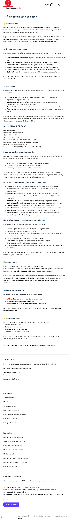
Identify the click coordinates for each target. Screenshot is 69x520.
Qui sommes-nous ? (10, 466)
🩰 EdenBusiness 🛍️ (12, 8)
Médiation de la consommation (13, 450)
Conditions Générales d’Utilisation (14, 414)
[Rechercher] (59, 5)
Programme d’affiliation (11, 379)
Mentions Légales (9, 454)
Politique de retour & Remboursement (16, 458)
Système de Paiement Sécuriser (14, 441)
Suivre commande (9, 406)
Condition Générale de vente (13, 445)
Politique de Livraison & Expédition (15, 462)
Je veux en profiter (11, 504)
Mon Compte (7, 402)
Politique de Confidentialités (13, 437)
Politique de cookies (10, 423)
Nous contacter (8, 375)
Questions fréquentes (10, 418)
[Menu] (64, 4)
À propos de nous (9, 398)
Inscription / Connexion (11, 410)
